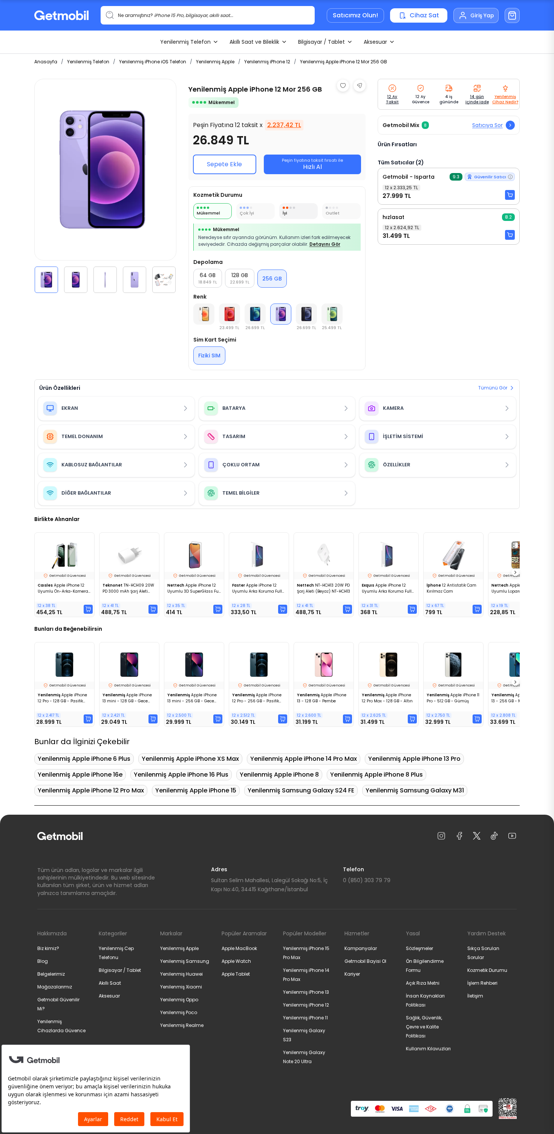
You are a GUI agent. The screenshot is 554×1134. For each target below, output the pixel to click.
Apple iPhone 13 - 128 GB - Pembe (321, 698)
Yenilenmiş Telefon (185, 42)
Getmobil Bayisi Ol (365, 961)
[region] (105, 186)
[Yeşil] (332, 314)
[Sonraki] (515, 572)
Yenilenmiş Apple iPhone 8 (279, 774)
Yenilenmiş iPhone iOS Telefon (152, 61)
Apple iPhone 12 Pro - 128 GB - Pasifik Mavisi (62, 698)
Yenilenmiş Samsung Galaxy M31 (415, 790)
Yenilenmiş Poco (178, 1012)
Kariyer (352, 974)
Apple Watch (236, 961)
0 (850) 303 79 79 (366, 880)
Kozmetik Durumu (487, 970)
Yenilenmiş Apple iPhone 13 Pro (414, 758)
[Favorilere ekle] (343, 86)
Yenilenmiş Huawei (181, 974)
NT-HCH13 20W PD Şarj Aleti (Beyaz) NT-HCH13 (323, 588)
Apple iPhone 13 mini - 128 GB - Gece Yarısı (127, 698)
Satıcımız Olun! (355, 15)
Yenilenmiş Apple (215, 61)
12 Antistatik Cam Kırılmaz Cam (451, 588)
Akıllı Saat (110, 983)
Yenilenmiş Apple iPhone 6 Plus (84, 758)
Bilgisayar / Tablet (321, 42)
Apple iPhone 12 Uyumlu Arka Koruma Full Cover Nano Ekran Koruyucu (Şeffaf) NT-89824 (387, 588)
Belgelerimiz (51, 974)
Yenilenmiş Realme (182, 1025)
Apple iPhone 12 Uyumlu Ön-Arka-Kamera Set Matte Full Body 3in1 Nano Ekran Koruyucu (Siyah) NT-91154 (63, 588)
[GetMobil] (61, 15)
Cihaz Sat (424, 15)
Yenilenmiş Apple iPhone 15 (195, 790)
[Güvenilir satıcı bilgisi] (510, 176)
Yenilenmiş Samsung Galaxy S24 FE (301, 790)
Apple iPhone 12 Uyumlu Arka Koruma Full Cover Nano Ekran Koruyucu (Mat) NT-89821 (257, 588)
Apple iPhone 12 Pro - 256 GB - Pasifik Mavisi (257, 698)
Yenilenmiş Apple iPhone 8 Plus (376, 774)
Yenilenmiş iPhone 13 (306, 992)
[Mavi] (255, 314)
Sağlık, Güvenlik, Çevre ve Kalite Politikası (424, 1026)
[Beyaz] (203, 314)
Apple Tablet (236, 974)
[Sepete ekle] (510, 195)
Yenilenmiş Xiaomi (181, 987)
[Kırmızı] (229, 314)
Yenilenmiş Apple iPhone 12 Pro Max (91, 790)
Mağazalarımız (54, 987)
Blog (42, 961)
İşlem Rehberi (482, 983)
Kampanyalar (360, 948)
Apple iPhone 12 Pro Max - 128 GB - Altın (387, 698)
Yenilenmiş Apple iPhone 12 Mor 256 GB (343, 61)
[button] (46, 280)
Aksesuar (375, 42)
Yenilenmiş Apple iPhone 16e (80, 774)
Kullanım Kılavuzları (428, 1048)
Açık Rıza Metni (422, 983)
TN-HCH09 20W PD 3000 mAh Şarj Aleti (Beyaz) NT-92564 (128, 588)
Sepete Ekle (224, 164)
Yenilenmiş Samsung (184, 961)
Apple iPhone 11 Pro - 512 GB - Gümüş (453, 698)
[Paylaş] (360, 86)
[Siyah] (306, 314)
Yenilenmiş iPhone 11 (305, 1017)
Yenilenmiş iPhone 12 (267, 61)
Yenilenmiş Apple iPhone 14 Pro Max (303, 758)
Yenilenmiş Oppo (179, 999)
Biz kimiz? (48, 948)
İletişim (475, 996)
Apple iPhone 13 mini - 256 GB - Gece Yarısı (192, 698)
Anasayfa (45, 61)
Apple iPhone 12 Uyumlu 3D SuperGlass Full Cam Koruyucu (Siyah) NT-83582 (194, 588)
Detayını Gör (324, 244)
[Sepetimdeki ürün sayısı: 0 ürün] (512, 15)
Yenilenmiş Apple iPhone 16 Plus (181, 774)
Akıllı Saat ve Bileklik (254, 42)
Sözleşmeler (419, 948)
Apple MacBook (239, 948)
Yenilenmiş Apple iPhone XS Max (190, 758)
